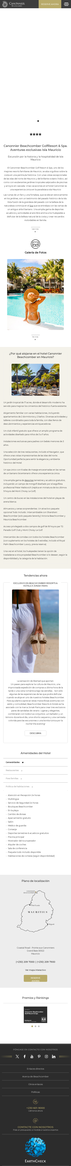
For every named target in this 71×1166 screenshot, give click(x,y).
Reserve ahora (50, 4)
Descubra (35, 733)
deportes (29, 480)
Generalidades (13, 762)
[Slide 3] (38, 121)
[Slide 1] (33, 121)
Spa (31, 205)
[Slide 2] (35, 121)
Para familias (12, 778)
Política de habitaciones (17, 786)
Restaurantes (12, 770)
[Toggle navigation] (66, 4)
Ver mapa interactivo (35, 970)
